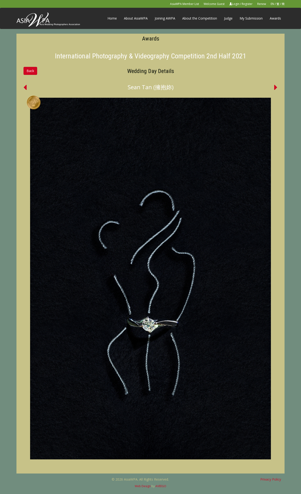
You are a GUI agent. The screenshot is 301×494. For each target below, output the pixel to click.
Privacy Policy (270, 479)
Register (247, 4)
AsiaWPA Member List (184, 4)
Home (112, 18)
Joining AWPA (165, 18)
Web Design (143, 486)
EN (272, 4)
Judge (228, 18)
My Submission (251, 18)
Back (30, 71)
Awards (275, 18)
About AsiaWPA (136, 18)
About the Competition (199, 18)
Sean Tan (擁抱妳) (151, 87)
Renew (261, 4)
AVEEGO (160, 486)
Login (235, 4)
